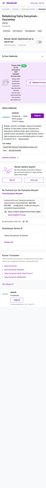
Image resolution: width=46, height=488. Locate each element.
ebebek (5, 23)
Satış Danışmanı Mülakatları (15, 277)
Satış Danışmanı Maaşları (12, 193)
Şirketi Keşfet (23, 139)
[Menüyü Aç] (3, 3)
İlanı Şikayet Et (8, 284)
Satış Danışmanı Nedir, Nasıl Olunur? (18, 273)
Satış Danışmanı (10, 266)
